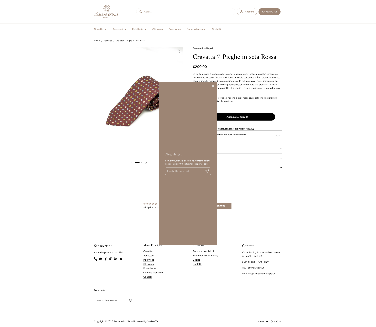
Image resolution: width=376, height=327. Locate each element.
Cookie (196, 259)
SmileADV (152, 321)
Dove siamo (149, 268)
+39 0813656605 (255, 267)
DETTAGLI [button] (198, 148)
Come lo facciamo (153, 272)
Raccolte (108, 40)
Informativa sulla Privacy (205, 255)
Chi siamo (148, 264)
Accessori (148, 255)
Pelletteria (148, 259)
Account (249, 11)
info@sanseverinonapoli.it (261, 273)
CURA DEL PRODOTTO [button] (205, 158)
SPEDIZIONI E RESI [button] (203, 167)
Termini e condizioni (203, 251)
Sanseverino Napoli (124, 321)
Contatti (147, 276)
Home (97, 40)
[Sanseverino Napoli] (106, 11)
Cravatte (147, 251)
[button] (269, 11)
